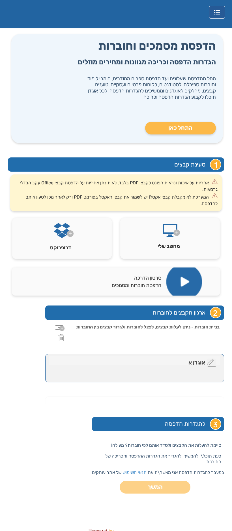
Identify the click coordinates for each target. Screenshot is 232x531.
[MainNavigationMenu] (217, 12)
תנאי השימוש (135, 472)
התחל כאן (180, 127)
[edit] (211, 363)
